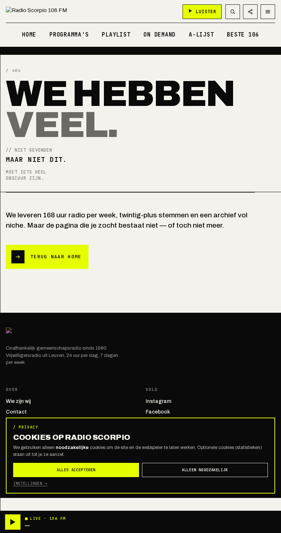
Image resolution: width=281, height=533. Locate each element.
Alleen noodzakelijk (205, 469)
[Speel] (12, 522)
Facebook (158, 412)
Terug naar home (56, 257)
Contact (16, 412)
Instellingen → (30, 483)
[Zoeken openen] (232, 11)
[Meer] (268, 11)
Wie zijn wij (18, 401)
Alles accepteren (76, 469)
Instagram (158, 401)
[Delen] (250, 11)
